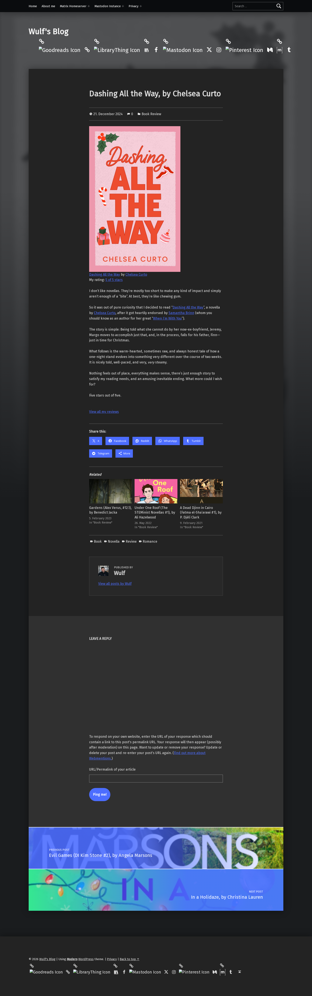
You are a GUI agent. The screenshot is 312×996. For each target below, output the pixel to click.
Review (131, 541)
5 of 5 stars (114, 280)
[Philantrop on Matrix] (279, 49)
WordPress (86, 959)
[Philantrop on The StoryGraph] (146, 49)
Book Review (151, 114)
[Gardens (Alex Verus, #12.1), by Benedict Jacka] (110, 491)
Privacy (133, 6)
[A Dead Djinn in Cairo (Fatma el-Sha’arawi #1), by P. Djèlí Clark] (201, 491)
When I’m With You (167, 318)
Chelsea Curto (136, 274)
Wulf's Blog (48, 31)
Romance (150, 541)
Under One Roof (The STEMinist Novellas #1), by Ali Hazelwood (155, 512)
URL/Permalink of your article (112, 769)
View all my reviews (104, 412)
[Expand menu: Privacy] (141, 6)
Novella (113, 541)
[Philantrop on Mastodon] (183, 50)
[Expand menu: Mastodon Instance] (123, 6)
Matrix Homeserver (73, 6)
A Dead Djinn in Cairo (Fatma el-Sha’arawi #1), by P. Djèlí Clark (201, 512)
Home (33, 6)
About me (48, 6)
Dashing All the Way (104, 274)
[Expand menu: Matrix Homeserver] (89, 6)
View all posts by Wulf (115, 584)
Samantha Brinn (181, 313)
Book (98, 541)
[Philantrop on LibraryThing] (117, 50)
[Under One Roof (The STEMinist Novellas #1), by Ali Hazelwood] (156, 491)
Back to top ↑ (129, 959)
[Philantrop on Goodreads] (60, 50)
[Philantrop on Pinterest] (244, 50)
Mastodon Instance (107, 6)
